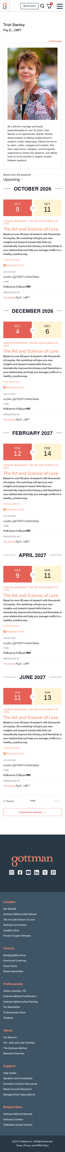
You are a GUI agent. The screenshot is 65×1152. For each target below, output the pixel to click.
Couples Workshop (15, 221)
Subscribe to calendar (30, 812)
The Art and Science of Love (30, 229)
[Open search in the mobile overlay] (42, 6)
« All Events (55, 41)
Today (32, 800)
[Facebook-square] (20, 872)
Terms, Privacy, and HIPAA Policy (32, 1145)
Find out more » (11, 260)
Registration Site (15, 265)
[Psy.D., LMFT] (33, 84)
